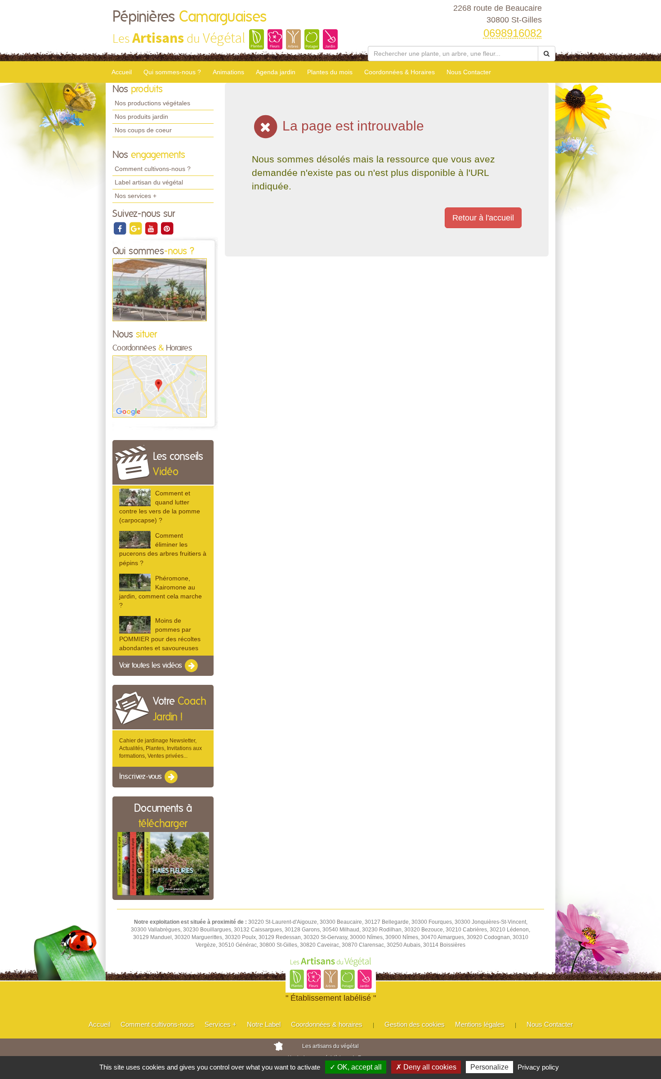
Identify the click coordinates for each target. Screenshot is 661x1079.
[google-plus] (136, 228)
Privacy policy (538, 1067)
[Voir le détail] (135, 497)
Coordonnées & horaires (326, 1024)
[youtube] (152, 228)
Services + (221, 1024)
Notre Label (264, 1024)
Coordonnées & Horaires (399, 72)
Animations (228, 72)
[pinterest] (167, 228)
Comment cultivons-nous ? (153, 168)
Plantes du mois (330, 72)
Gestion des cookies (414, 1024)
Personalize (489, 1067)
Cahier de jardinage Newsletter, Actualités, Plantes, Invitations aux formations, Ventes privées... (160, 748)
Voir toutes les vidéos (151, 665)
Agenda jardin (275, 72)
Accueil (122, 72)
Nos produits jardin (141, 116)
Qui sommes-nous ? (172, 72)
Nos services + (135, 195)
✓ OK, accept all (356, 1067)
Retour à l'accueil (483, 217)
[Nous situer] (159, 386)
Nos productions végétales (152, 103)
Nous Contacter (469, 72)
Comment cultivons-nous (157, 1024)
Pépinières (189, 17)
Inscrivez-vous (141, 777)
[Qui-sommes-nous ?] (159, 289)
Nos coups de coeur (143, 130)
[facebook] (120, 228)
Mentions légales (480, 1024)
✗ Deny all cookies (426, 1067)
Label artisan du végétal (149, 182)
